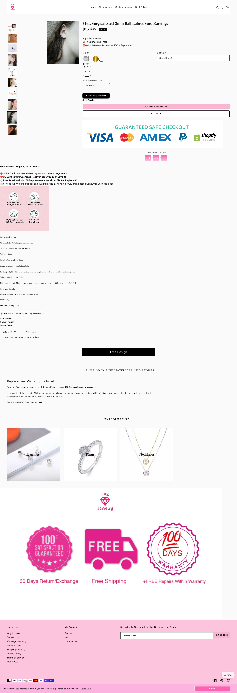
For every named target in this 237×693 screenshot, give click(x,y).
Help (67, 637)
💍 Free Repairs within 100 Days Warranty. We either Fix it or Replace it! (38, 180)
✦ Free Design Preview (96, 95)
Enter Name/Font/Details (92, 80)
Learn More (86, 688)
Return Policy (7, 322)
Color (86, 52)
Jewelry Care (13, 645)
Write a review (31, 337)
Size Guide (88, 100)
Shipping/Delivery (16, 649)
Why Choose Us (15, 633)
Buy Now (156, 114)
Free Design (118, 352)
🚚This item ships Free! (94, 42)
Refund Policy (14, 653)
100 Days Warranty (17, 641)
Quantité (87, 66)
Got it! (212, 688)
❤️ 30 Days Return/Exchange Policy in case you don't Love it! (33, 177)
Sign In (68, 633)
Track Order (6, 325)
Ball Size (161, 52)
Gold (101, 60)
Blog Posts (12, 661)
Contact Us (6, 318)
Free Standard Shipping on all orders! (20, 166)
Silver (86, 58)
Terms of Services (16, 657)
